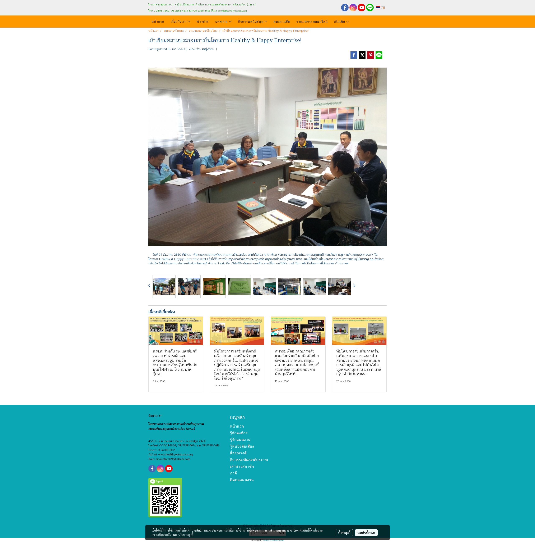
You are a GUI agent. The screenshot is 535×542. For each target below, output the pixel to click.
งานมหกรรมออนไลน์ (311, 21)
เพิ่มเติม (340, 21)
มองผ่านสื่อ (282, 21)
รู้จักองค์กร (239, 433)
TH (382, 7)
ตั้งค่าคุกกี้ (344, 532)
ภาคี (233, 473)
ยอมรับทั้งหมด (366, 532)
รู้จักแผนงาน (240, 439)
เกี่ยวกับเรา (179, 21)
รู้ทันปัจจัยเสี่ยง (242, 446)
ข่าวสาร (203, 21)
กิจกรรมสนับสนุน (251, 21)
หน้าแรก (158, 21)
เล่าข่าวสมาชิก (242, 466)
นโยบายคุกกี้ (185, 535)
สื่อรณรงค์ (238, 453)
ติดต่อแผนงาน (241, 480)
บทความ (222, 21)
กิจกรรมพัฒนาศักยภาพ (249, 459)
